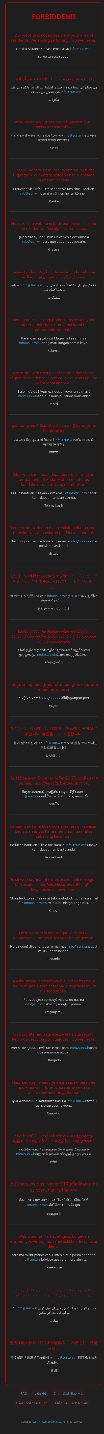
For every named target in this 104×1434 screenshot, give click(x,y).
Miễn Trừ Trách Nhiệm (71, 1403)
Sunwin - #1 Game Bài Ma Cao (45, 1421)
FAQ (24, 1393)
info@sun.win (80, 48)
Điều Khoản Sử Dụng (31, 1403)
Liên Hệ (40, 1393)
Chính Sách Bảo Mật (69, 1393)
